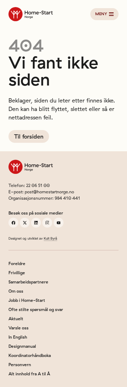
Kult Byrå (50, 238)
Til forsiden (28, 136)
